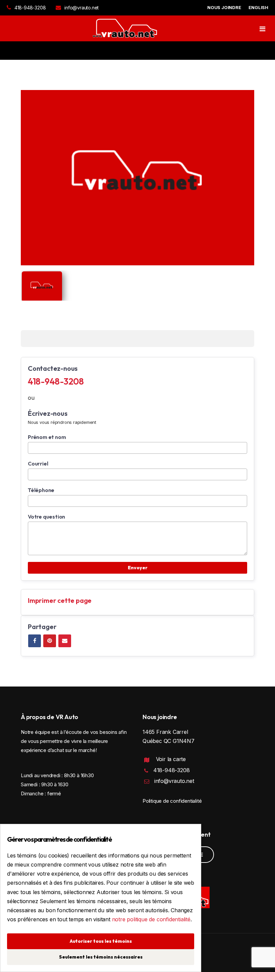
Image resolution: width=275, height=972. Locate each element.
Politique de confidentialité (172, 801)
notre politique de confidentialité (151, 919)
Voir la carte (171, 759)
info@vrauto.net (81, 7)
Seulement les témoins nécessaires (101, 957)
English (258, 7)
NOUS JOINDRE (224, 7)
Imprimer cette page (60, 600)
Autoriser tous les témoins (101, 941)
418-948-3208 (30, 7)
